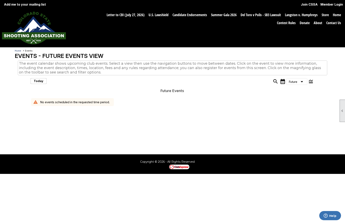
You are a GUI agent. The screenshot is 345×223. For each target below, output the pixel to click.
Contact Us (333, 22)
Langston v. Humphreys (301, 14)
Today (38, 81)
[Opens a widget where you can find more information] (330, 216)
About (318, 22)
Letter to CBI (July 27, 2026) (126, 14)
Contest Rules (286, 22)
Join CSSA (309, 4)
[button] (296, 81)
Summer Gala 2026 (224, 14)
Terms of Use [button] (206, 162)
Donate (305, 22)
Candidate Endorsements (189, 14)
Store (325, 14)
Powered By (162, 166)
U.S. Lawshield (159, 14)
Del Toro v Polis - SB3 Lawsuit (261, 14)
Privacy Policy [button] (225, 162)
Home (337, 14)
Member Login (331, 4)
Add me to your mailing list (25, 4)
